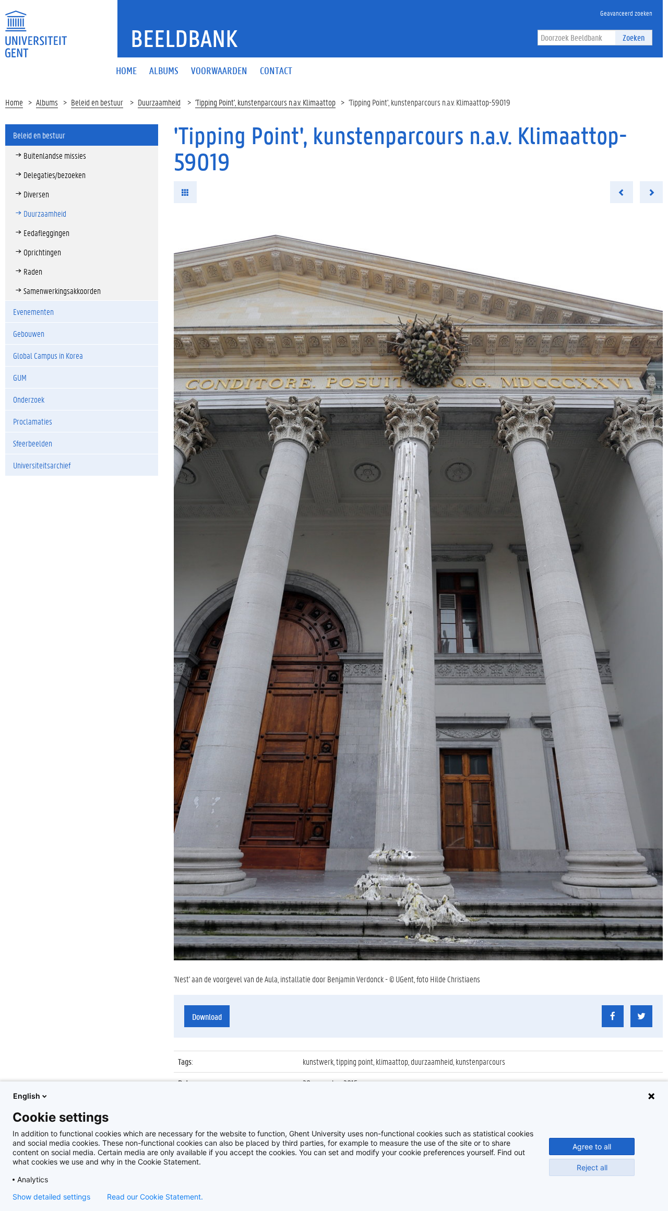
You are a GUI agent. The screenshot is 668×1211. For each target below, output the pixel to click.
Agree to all (591, 1146)
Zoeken (634, 37)
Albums (47, 102)
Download (207, 1016)
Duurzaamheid (159, 102)
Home (14, 102)
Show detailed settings (51, 1197)
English (26, 1095)
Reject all (592, 1167)
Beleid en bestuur (97, 102)
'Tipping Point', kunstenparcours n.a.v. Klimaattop (265, 102)
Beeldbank (183, 38)
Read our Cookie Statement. (155, 1197)
